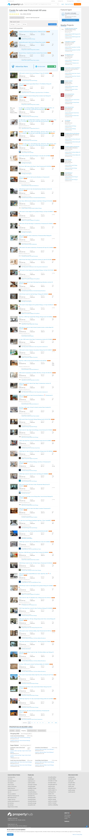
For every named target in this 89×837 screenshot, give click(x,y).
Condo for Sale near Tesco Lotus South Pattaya (20, 765)
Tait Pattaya (67, 120)
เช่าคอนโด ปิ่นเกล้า (32, 799)
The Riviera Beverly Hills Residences (73, 133)
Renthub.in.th (11, 1)
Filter (25, 24)
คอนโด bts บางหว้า (52, 797)
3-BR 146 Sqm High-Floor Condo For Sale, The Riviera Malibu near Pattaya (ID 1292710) (36, 652)
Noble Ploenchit (11, 788)
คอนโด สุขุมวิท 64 (52, 792)
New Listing (77, 4)
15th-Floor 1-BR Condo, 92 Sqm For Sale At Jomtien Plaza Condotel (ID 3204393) (35, 408)
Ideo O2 (9, 792)
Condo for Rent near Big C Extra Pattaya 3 (44, 749)
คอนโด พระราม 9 (31, 781)
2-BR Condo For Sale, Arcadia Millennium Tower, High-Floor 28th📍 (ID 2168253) (35, 574)
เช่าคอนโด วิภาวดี (31, 805)
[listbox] (79, 1)
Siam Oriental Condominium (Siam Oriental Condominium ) (32, 719)
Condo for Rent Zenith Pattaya (71, 165)
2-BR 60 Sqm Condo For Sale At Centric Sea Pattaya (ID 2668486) (33, 474)
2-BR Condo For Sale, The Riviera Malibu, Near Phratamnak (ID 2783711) (35, 631)
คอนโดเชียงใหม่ (71, 777)
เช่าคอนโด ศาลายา (72, 788)
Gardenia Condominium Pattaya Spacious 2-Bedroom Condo (32, 31)
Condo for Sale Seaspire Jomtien (71, 89)
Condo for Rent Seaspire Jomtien (71, 86)
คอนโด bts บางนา (52, 795)
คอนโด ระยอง (71, 786)
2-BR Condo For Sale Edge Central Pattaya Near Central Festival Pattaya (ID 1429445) (36, 497)
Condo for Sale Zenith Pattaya (71, 168)
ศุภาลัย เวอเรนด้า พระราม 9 (13, 801)
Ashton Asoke (11, 784)
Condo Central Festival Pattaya (17, 735)
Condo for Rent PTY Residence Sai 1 (72, 60)
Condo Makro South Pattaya (41, 760)
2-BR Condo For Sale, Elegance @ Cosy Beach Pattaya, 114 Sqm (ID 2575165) (36, 270)
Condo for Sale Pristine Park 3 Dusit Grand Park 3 (75, 76)
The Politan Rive (11, 777)
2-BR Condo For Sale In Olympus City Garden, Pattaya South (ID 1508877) (35, 350)
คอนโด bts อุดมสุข (52, 799)
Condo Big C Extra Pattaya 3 (41, 747)
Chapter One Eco (11, 799)
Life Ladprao (10, 782)
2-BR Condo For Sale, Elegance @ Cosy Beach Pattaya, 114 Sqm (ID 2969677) (36, 211)
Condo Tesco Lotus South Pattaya (17, 760)
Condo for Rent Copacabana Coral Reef (72, 47)
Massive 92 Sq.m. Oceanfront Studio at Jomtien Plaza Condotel (33, 53)
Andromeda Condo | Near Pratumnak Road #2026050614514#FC (33, 531)
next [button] (56, 722)
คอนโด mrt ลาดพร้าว (52, 801)
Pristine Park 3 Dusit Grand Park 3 (72, 68)
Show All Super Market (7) (25, 745)
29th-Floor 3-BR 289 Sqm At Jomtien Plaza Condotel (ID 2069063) (34, 552)
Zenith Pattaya (68, 160)
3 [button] (34, 722)
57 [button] (52, 722)
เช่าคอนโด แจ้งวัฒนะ (32, 792)
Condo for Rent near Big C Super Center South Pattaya (20, 751)
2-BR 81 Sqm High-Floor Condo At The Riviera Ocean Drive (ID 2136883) (35, 440)
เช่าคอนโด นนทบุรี (72, 779)
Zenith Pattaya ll (68, 173)
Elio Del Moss (11, 803)
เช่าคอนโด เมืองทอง (32, 801)
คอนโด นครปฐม (71, 790)
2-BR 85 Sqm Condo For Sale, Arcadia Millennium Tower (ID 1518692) (34, 542)
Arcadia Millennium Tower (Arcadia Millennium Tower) (31, 549)
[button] (45, 723)
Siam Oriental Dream (69, 94)
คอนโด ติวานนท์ (51, 786)
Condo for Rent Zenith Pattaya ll (71, 177)
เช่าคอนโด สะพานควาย (32, 794)
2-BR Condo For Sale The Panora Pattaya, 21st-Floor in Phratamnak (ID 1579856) (34, 462)
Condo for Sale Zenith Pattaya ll (71, 179)
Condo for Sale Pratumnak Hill (32, 17)
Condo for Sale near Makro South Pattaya (44, 765)
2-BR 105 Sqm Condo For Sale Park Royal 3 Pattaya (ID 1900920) (33, 294)
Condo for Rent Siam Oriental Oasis (72, 113)
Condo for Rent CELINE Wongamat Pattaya (73, 34)
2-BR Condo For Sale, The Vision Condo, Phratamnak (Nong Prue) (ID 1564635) (34, 485)
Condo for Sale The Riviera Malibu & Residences (74, 155)
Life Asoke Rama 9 (12, 781)
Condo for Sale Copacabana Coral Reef (72, 50)
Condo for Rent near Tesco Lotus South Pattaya (21, 762)
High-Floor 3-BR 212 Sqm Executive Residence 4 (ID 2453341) (33, 360)
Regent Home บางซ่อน (13, 806)
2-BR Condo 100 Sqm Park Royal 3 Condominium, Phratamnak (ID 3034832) (36, 223)
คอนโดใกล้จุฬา (31, 779)
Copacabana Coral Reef (70, 41)
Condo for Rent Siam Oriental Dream (72, 99)
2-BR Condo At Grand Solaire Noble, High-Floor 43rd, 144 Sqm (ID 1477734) (36, 675)
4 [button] (37, 722)
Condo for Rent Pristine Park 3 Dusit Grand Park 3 (75, 73)
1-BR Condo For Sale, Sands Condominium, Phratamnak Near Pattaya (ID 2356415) (35, 236)
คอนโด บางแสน (71, 784)
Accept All (10, 834)
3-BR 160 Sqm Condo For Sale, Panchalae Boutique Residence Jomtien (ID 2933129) (35, 189)
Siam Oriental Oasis (69, 107)
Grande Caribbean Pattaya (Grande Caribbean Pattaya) (32, 208)
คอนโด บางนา (51, 793)
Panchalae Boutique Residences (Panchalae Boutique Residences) (34, 197)
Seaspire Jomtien (69, 81)
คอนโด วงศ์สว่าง (51, 788)
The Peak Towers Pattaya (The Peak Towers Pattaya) (31, 570)
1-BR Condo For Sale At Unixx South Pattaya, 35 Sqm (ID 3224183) (34, 73)
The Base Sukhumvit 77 (13, 790)
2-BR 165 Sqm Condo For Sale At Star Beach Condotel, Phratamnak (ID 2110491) (34, 509)
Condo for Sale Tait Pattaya (70, 128)
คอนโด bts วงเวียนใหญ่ (53, 805)
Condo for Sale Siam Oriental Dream (72, 102)
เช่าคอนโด (30, 777)
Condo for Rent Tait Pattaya (70, 126)
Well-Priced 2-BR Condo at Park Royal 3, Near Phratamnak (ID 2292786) (35, 166)
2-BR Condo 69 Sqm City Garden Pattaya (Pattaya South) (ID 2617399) (35, 419)
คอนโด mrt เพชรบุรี (52, 803)
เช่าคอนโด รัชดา (31, 790)
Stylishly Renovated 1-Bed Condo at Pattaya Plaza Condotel (32, 42)
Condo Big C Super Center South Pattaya (17, 748)
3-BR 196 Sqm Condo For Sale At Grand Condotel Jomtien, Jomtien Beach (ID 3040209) (36, 328)
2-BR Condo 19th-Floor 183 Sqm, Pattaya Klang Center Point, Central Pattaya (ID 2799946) (37, 619)
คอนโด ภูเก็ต (70, 781)
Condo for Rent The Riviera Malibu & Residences (74, 152)
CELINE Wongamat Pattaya (71, 28)
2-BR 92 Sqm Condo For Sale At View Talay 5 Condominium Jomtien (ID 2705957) (35, 384)
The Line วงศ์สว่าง (12, 794)
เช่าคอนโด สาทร (31, 795)
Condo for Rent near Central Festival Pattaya (20, 737)
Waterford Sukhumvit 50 (13, 795)
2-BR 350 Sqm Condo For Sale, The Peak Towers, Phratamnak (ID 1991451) (35, 563)
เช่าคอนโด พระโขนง (52, 777)
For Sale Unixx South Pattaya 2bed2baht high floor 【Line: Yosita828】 (35, 520)
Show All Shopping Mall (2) (26, 733)
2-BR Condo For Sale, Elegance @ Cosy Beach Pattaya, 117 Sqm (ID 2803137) (36, 305)
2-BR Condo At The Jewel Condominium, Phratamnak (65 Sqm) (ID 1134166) (36, 247)
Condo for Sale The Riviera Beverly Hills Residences (75, 142)
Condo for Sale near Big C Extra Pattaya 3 (44, 752)
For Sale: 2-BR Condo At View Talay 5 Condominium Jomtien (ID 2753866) (35, 339)
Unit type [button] (12, 24)
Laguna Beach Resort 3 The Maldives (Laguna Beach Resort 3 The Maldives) (35, 92)
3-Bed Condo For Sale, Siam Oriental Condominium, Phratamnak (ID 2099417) (34, 711)
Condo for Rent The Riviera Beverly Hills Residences (75, 139)
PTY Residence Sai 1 (69, 54)
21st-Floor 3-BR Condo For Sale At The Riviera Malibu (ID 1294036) (34, 664)
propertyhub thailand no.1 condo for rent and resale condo (15, 4)
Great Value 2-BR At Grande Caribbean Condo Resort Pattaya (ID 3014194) (35, 201)
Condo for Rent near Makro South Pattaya (44, 762)
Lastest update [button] (53, 24)
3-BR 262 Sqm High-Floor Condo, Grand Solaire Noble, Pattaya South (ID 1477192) (35, 687)
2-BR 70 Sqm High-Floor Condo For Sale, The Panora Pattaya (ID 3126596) (35, 608)
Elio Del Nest (10, 805)
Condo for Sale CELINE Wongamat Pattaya (73, 36)
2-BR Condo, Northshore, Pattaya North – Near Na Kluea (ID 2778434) (34, 641)
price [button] (19, 24)
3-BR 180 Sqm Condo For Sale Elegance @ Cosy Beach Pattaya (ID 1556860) (36, 585)
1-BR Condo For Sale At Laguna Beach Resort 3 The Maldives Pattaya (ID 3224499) (35, 84)
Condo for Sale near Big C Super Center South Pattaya (20, 755)
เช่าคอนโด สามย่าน (52, 782)
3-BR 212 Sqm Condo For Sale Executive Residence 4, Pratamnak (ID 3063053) (34, 177)
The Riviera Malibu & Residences (72, 146)
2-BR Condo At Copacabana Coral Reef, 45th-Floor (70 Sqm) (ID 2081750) (35, 373)
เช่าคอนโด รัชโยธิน (52, 779)
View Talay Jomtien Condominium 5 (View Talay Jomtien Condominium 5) (35, 266)
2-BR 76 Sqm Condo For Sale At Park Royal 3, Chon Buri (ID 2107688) (34, 156)
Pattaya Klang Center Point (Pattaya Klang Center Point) (32, 627)
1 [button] (29, 722)
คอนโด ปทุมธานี (71, 792)
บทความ (53, 1)
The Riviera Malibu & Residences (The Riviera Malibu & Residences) (34, 638)
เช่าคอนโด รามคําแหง (32, 784)
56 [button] (48, 722)
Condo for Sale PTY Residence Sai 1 (72, 63)
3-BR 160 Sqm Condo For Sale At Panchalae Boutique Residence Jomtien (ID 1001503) (36, 282)
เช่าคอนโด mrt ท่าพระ (52, 780)
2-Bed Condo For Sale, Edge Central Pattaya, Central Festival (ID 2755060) (35, 430)
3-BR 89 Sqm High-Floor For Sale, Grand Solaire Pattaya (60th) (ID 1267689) (36, 698)
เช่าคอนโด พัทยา (71, 782)
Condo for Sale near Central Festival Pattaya (20, 740)
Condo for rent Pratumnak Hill (17, 17)
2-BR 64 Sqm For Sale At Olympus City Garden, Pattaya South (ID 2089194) (36, 451)
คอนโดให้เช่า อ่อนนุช (32, 788)
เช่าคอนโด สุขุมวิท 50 (52, 784)
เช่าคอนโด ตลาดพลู (32, 803)
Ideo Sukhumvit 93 (12, 797)
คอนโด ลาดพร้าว (31, 782)
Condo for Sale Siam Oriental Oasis (72, 115)
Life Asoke (10, 779)
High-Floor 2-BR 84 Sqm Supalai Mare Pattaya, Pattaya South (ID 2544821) (36, 317)
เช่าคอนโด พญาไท (31, 797)
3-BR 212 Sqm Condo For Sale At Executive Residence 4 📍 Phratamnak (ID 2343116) (36, 396)
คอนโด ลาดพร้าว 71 (52, 790)
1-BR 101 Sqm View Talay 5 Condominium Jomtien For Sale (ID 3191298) (35, 259)
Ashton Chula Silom (12, 786)
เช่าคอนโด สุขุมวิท (31, 786)
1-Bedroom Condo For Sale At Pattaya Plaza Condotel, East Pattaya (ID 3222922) (35, 96)
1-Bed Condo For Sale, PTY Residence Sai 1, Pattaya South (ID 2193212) (35, 597)
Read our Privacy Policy (77, 834)
